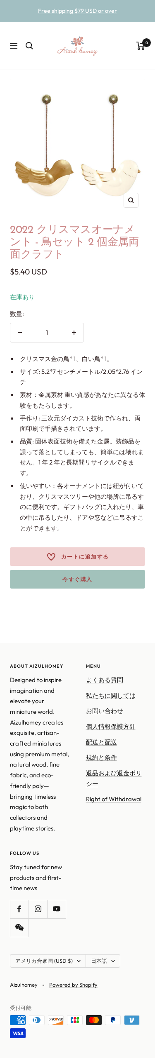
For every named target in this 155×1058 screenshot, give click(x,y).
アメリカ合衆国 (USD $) (44, 960)
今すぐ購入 (77, 579)
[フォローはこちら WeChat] (19, 927)
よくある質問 (104, 680)
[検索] (29, 45)
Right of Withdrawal (113, 799)
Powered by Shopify (73, 984)
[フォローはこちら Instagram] (38, 909)
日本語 (99, 960)
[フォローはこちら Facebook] (19, 909)
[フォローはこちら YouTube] (56, 909)
